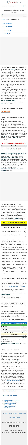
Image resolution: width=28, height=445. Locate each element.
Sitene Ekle (12, 417)
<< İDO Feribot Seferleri (9, 406)
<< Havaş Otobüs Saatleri (9, 403)
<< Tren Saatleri (7, 407)
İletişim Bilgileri (7, 33)
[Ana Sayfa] (1, 19)
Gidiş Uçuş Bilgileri (7, 26)
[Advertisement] (14, 51)
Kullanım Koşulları (13, 413)
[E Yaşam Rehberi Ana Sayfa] (14, 2)
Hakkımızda (4, 413)
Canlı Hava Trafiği (7, 30)
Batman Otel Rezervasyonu (10, 395)
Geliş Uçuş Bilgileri (7, 23)
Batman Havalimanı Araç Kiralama (16, 286)
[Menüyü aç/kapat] (24, 15)
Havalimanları (5, 19)
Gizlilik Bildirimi (22, 413)
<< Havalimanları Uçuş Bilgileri (11, 400)
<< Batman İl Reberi (8, 404)
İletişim (18, 417)
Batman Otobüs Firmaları (13, 380)
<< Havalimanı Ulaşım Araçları (11, 401)
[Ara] (25, 6)
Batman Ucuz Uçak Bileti (9, 391)
